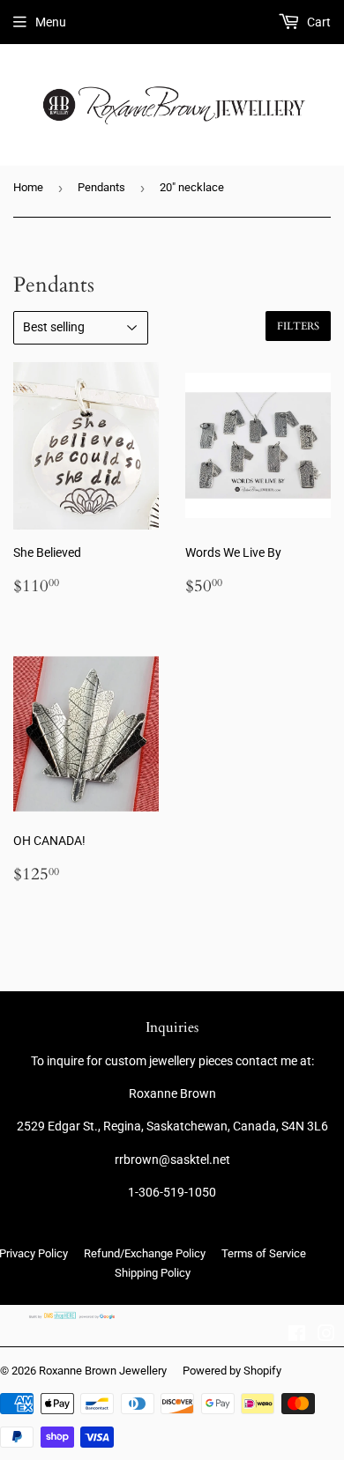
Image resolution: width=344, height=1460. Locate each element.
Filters (298, 326)
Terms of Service (263, 1253)
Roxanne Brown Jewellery (103, 1370)
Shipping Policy (153, 1272)
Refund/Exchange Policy (145, 1253)
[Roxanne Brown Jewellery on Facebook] (297, 1336)
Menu (50, 22)
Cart (317, 22)
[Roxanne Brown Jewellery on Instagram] (326, 1336)
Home (28, 187)
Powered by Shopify (232, 1370)
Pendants (101, 187)
